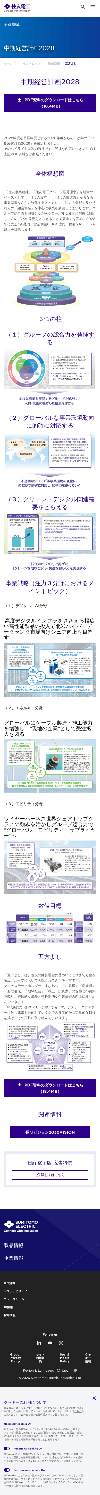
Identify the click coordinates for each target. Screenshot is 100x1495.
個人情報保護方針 (40, 1414)
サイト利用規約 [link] (40, 1358)
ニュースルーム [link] (14, 1299)
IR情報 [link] (8, 1307)
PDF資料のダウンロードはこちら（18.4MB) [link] (54, 102)
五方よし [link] (71, 63)
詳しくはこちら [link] (53, 1175)
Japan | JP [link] (69, 1370)
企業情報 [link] (13, 1258)
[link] (17, 6)
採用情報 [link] (10, 1315)
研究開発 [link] (10, 1283)
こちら (78, 1411)
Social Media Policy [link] (64, 1358)
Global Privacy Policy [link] (15, 1358)
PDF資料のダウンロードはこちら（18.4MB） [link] (54, 1088)
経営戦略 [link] (14, 25)
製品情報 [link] (13, 1245)
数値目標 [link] (54, 63)
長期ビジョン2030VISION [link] (50, 1132)
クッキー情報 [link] (88, 1358)
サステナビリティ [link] (15, 1291)
